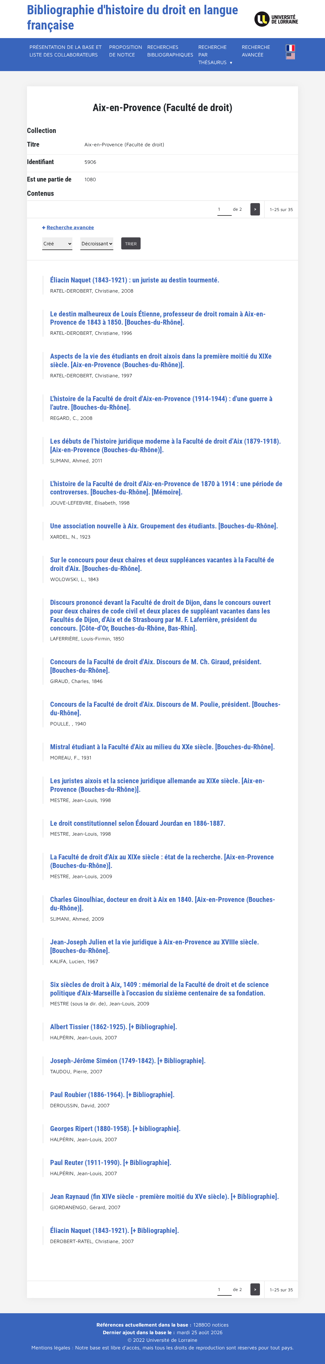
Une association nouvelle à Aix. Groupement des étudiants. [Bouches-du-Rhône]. (164, 526)
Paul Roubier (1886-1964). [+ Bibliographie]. (112, 1094)
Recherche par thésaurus (212, 54)
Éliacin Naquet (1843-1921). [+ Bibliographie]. (114, 1230)
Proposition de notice (125, 50)
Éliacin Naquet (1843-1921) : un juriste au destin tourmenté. (134, 280)
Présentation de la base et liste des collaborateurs (66, 50)
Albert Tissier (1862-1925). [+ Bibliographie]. (113, 1027)
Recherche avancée (256, 50)
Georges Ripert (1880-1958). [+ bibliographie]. (115, 1128)
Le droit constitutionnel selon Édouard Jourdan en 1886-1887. (137, 823)
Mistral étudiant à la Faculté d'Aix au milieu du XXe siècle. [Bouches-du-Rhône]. (162, 747)
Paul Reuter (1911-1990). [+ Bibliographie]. (110, 1162)
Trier (131, 243)
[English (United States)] (290, 56)
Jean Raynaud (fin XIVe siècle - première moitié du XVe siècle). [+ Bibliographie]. (164, 1196)
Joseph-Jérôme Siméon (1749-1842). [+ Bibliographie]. (128, 1060)
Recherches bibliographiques (170, 50)
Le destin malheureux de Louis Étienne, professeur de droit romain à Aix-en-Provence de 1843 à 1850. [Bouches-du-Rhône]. (158, 318)
